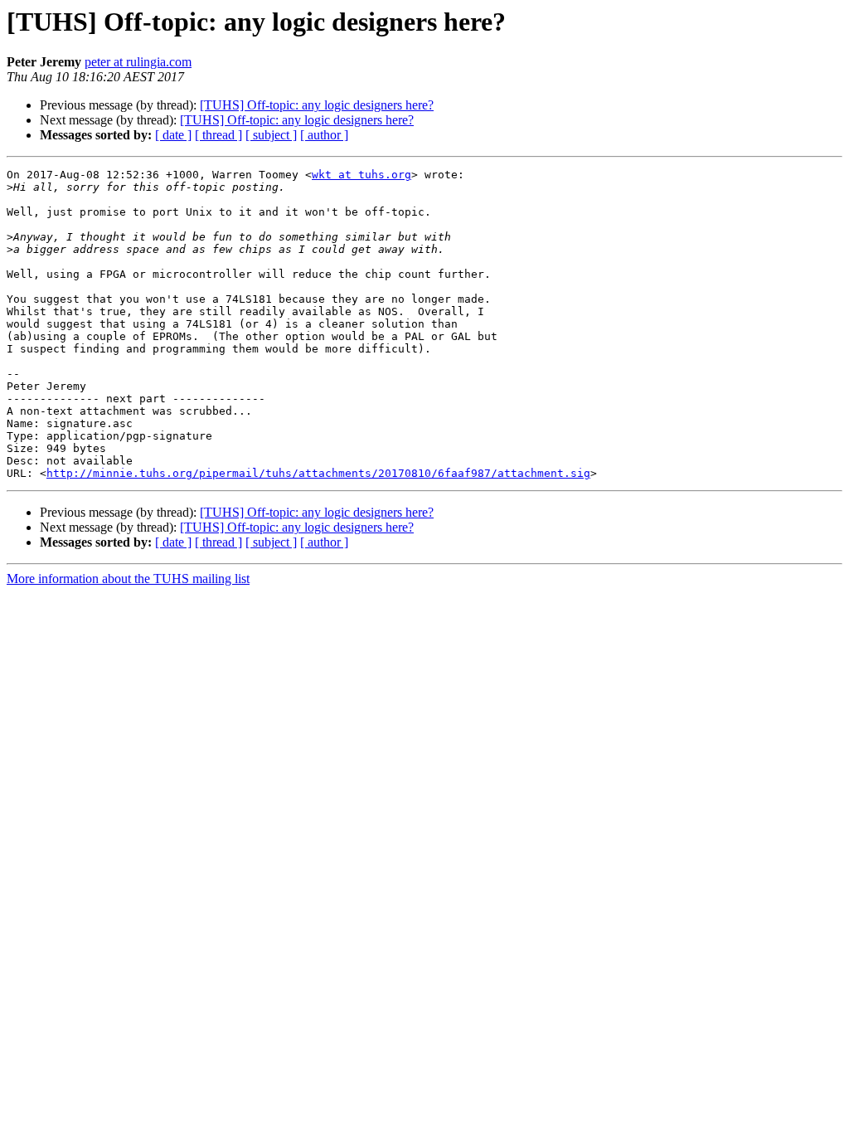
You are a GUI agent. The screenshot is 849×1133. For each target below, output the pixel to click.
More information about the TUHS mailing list (128, 578)
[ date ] (173, 135)
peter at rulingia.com (138, 62)
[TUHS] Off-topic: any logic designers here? (317, 105)
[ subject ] (271, 135)
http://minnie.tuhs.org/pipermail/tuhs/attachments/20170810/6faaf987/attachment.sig (318, 473)
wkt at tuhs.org (361, 174)
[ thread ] (218, 135)
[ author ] (324, 135)
